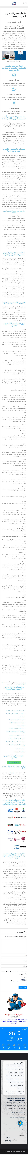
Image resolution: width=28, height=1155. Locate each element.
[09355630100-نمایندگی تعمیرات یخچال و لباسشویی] (14, 3)
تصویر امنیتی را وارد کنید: (15, 980)
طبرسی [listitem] (17, 1078)
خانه (25, 9)
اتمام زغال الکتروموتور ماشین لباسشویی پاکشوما (15, 732)
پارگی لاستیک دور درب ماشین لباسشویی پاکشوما (15, 745)
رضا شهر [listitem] (21, 1069)
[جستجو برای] (23, 3)
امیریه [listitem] (22, 1078)
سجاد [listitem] (22, 1075)
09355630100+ (14, 1016)
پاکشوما (12, 772)
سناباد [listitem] (22, 1082)
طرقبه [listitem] (12, 1078)
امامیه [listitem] (6, 1075)
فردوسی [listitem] (10, 1082)
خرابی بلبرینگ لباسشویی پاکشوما (16, 735)
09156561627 (22, 1135)
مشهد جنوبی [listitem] (13, 1085)
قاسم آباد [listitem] (8, 1069)
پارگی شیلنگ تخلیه (20, 748)
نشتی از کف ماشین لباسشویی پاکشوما (15, 710)
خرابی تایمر (21, 716)
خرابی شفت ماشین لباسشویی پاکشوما (15, 741)
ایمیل (25, 960)
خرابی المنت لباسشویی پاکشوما (17, 722)
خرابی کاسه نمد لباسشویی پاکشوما (16, 738)
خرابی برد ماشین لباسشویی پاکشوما (16, 719)
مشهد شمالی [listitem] (20, 1088)
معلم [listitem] (13, 1069)
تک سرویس (14, 1151)
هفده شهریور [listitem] (13, 1065)
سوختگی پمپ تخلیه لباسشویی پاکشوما (15, 713)
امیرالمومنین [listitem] (20, 1085)
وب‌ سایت (25, 966)
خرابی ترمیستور (20, 725)
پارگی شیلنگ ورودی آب (19, 751)
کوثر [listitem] (7, 1065)
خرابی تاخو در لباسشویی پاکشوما (16, 728)
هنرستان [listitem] (10, 1072)
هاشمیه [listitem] (16, 1072)
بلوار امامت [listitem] (16, 1082)
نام (26, 955)
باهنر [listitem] (16, 1069)
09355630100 (22, 1132)
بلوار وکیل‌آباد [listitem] (16, 1075)
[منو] (26, 3)
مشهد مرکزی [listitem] (20, 1065)
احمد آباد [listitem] (21, 1072)
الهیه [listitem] (11, 1075)
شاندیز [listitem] (7, 1078)
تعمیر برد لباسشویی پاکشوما (14, 302)
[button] (14, 710)
